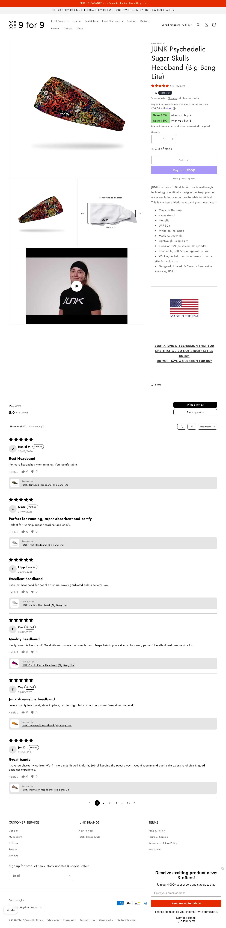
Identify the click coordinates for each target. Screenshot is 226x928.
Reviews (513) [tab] (18, 426)
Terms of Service (158, 837)
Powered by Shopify (34, 919)
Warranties (155, 849)
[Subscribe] (68, 876)
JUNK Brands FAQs (89, 837)
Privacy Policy (157, 830)
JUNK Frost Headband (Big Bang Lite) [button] (43, 545)
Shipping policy (106, 919)
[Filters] (192, 427)
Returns (13, 849)
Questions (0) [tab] (36, 426)
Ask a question (195, 412)
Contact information (126, 919)
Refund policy (53, 919)
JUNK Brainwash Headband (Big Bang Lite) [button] (46, 789)
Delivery (13, 843)
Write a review (195, 405)
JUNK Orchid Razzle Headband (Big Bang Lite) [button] (48, 665)
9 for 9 (20, 919)
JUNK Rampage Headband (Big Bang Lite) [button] (45, 485)
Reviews (13, 855)
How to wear (86, 830)
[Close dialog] (223, 868)
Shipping (172, 98)
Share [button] (158, 384)
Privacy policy (69, 919)
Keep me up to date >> (186, 903)
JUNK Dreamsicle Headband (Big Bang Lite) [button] (47, 725)
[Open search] (181, 427)
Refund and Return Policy (163, 843)
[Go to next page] (135, 802)
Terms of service (87, 919)
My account (15, 837)
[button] (60, 21)
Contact (13, 830)
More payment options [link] (184, 178)
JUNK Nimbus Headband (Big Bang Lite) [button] (45, 605)
